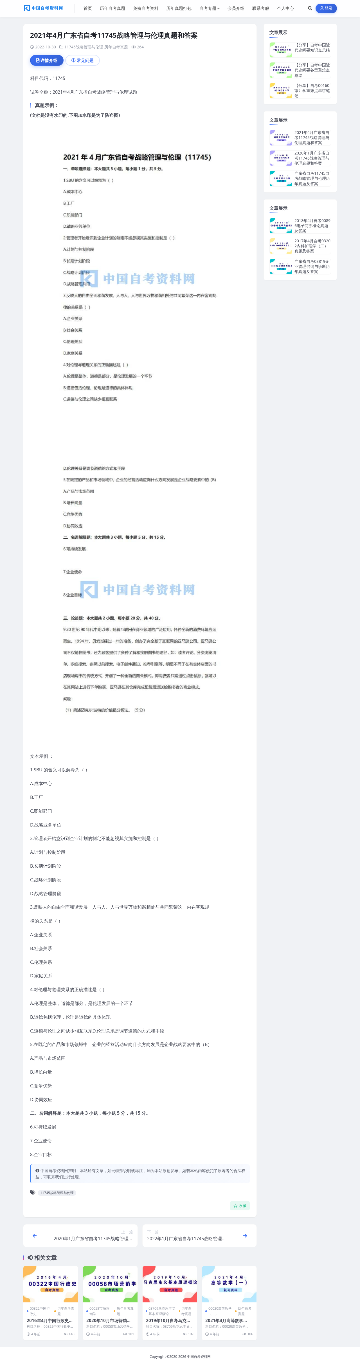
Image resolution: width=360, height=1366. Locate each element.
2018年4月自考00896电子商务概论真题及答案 (312, 225)
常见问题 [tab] (85, 60)
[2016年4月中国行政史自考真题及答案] (50, 1284)
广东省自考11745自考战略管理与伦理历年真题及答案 (312, 178)
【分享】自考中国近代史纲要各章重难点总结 (312, 70)
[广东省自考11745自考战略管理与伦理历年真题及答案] (281, 178)
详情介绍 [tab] (48, 60)
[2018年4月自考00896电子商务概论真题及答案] (281, 226)
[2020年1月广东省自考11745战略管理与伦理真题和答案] (281, 158)
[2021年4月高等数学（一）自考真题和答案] (229, 1284)
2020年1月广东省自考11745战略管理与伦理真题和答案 (311, 158)
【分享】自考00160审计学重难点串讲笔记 (312, 90)
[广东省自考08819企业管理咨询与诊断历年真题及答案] (281, 266)
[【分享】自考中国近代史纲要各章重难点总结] (281, 70)
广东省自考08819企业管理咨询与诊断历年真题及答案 (312, 266)
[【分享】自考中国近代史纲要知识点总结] (281, 49)
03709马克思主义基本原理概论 (161, 1311)
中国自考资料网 (199, 1356)
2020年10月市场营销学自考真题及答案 (108, 1323)
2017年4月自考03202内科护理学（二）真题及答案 (312, 246)
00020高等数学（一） (220, 1311)
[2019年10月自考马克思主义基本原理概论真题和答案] (170, 1284)
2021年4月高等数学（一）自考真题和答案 (226, 1323)
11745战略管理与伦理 (83, 47)
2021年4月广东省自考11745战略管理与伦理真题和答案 (311, 137)
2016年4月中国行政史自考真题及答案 (50, 1323)
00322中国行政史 (40, 1311)
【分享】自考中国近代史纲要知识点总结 (312, 47)
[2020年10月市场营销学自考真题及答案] (110, 1284)
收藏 (242, 1206)
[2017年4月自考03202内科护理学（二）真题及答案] (281, 246)
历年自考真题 (116, 47)
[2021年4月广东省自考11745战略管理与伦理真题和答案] (281, 137)
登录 (329, 8)
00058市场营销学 (99, 1311)
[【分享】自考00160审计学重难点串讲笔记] (281, 90)
